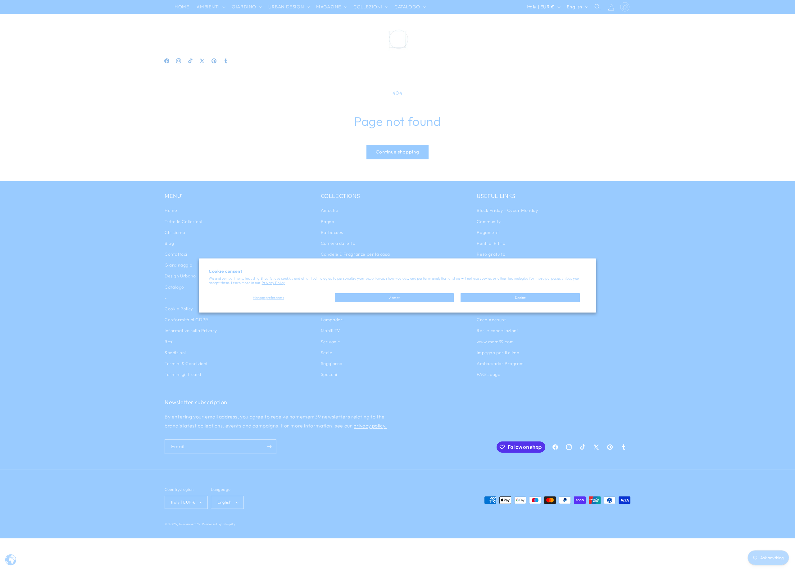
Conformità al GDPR (186, 319)
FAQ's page (488, 374)
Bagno (327, 221)
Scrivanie (330, 342)
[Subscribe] (269, 446)
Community (489, 221)
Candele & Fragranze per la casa (355, 254)
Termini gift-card (183, 374)
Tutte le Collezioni (183, 221)
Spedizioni (175, 352)
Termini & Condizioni (186, 363)
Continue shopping (397, 152)
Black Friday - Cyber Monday (507, 210)
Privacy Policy (273, 283)
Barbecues (332, 232)
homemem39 (190, 524)
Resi (169, 342)
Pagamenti (488, 232)
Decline (520, 297)
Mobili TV (330, 330)
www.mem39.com (495, 342)
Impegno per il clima (498, 352)
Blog (169, 243)
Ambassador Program (500, 363)
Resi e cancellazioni (497, 330)
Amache (329, 210)
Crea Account (491, 319)
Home (171, 210)
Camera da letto (338, 243)
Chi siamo (175, 232)
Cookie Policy (179, 309)
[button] (210, 7)
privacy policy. (370, 426)
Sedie (327, 352)
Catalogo (174, 287)
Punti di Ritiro (491, 243)
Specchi (329, 374)
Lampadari (332, 319)
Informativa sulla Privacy (191, 330)
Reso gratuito (491, 254)
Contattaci (176, 254)
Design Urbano (180, 276)
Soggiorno (332, 363)
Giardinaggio (178, 265)
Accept (394, 297)
